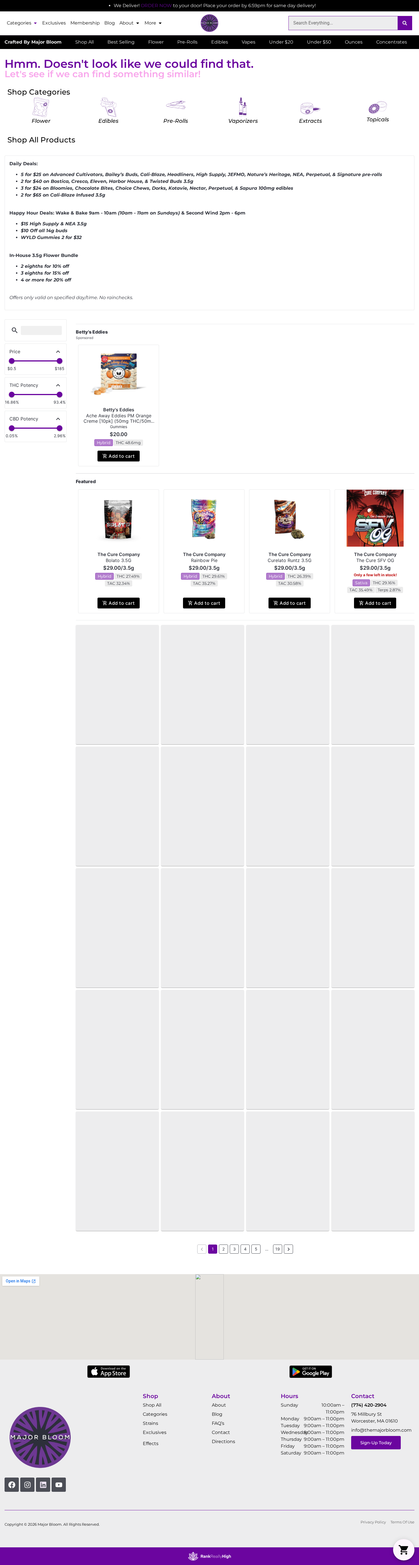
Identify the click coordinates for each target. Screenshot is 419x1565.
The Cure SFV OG (375, 560)
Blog (109, 23)
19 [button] (277, 1249)
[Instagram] (27, 1485)
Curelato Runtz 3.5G (290, 560)
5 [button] (256, 1249)
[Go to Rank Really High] (209, 1556)
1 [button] (213, 1249)
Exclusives (54, 23)
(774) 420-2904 (369, 1405)
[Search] (405, 23)
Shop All (152, 1405)
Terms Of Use (402, 1522)
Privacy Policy (373, 1522)
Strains (150, 1423)
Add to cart (122, 456)
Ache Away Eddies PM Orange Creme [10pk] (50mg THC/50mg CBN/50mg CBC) (119, 421)
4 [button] (245, 1249)
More (150, 23)
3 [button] (234, 1249)
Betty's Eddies (118, 409)
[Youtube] (59, 1485)
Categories (19, 23)
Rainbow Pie (204, 560)
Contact (221, 1432)
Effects (150, 1443)
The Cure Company (118, 554)
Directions (223, 1441)
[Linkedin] (43, 1485)
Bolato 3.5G (118, 560)
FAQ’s (218, 1423)
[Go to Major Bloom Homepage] (209, 23)
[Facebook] (12, 1485)
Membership (85, 23)
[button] (15, 330)
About (126, 23)
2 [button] (223, 1249)
